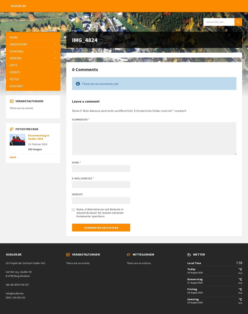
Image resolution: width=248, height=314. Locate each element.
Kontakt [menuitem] (16, 86)
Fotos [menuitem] (14, 79)
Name (76, 162)
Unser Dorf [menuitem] (18, 44)
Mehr (13, 157)
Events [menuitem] (15, 72)
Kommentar (81, 119)
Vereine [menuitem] (16, 58)
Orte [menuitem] (13, 65)
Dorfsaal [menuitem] (17, 51)
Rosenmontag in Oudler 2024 (38, 137)
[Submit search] (238, 22)
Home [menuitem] (14, 37)
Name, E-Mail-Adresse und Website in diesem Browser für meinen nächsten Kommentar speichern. (100, 213)
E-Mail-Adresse (83, 178)
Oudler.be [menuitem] (18, 6)
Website (77, 194)
